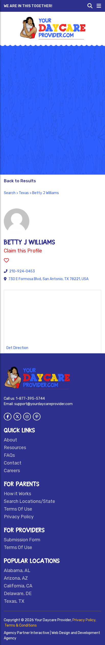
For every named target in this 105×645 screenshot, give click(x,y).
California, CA (18, 586)
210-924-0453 (22, 271)
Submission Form (22, 540)
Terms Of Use (18, 509)
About (10, 440)
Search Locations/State (29, 501)
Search (10, 193)
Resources (15, 447)
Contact (12, 463)
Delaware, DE (18, 593)
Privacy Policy (19, 517)
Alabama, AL (17, 570)
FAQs (9, 455)
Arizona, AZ (16, 578)
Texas (24, 193)
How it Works (17, 493)
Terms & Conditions (21, 625)
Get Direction (17, 348)
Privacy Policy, (84, 620)
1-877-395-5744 (30, 398)
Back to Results (20, 180)
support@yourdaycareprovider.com (43, 404)
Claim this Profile (23, 251)
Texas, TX (14, 601)
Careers (12, 470)
